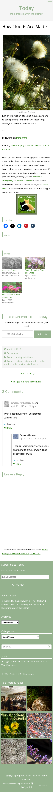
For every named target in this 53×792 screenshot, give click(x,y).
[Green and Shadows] (39, 699)
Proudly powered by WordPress (16, 783)
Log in (7, 661)
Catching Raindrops (29, 604)
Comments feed (36, 661)
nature (19, 361)
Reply (9, 427)
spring (19, 357)
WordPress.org (9, 665)
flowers (11, 357)
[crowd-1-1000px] (13, 699)
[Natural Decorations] (39, 726)
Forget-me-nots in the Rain (27, 381)
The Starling (37, 601)
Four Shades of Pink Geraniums (11, 296)
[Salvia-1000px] (39, 752)
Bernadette (12, 353)
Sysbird (28, 787)
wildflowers (32, 364)
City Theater (26, 373)
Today (26, 8)
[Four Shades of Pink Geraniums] (12, 287)
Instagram (21, 137)
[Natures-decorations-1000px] (13, 752)
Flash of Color (8, 604)
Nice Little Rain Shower (16, 601)
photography (11, 364)
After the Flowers (9, 270)
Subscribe (43, 334)
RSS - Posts (9, 673)
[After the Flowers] (12, 263)
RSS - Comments (26, 673)
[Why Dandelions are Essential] (13, 726)
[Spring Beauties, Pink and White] (35, 263)
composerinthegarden (22, 403)
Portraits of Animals (24, 180)
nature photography (34, 361)
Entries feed (19, 661)
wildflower (28, 357)
